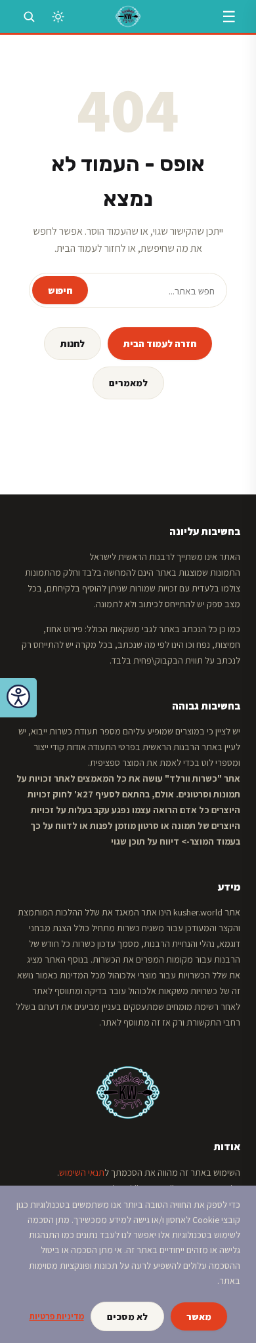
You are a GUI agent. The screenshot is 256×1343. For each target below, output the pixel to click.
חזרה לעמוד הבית (159, 343)
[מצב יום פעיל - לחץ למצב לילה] (58, 16)
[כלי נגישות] (18, 697)
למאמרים (128, 382)
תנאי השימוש (81, 1172)
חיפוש (60, 290)
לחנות (72, 343)
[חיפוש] (29, 16)
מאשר (198, 1316)
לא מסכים (127, 1316)
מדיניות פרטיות (57, 1316)
